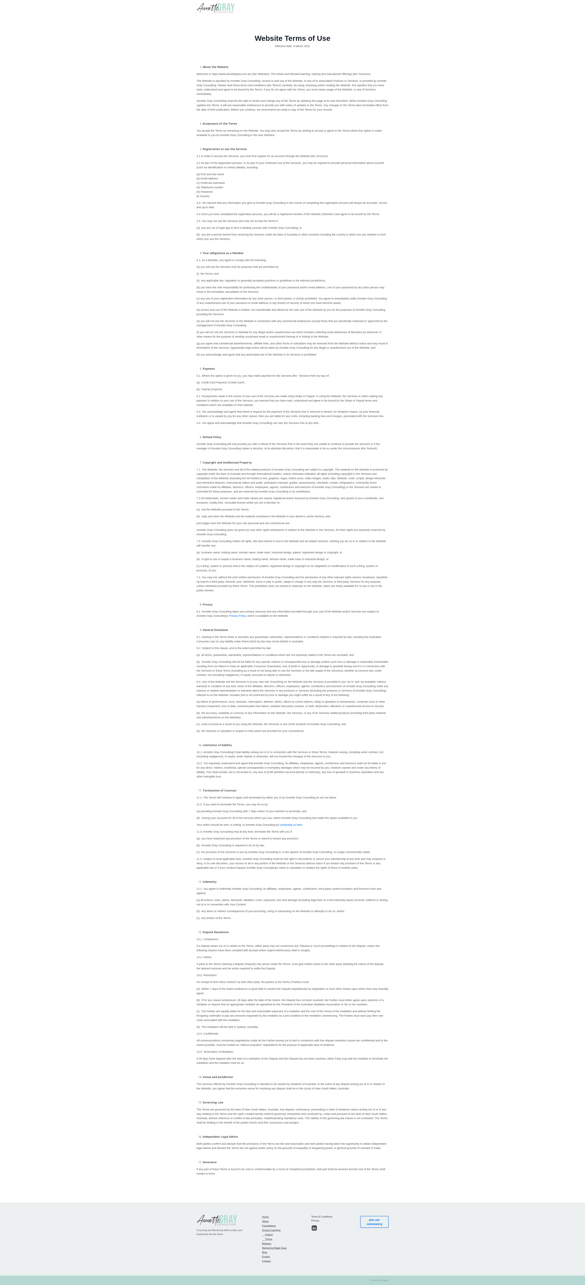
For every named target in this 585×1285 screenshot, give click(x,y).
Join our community (374, 1222)
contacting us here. (291, 824)
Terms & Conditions (321, 1216)
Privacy (315, 1220)
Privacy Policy (237, 615)
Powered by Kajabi (379, 1280)
